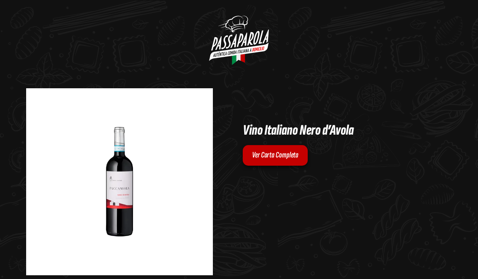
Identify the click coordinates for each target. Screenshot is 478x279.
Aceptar (433, 242)
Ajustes (433, 258)
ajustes (338, 253)
